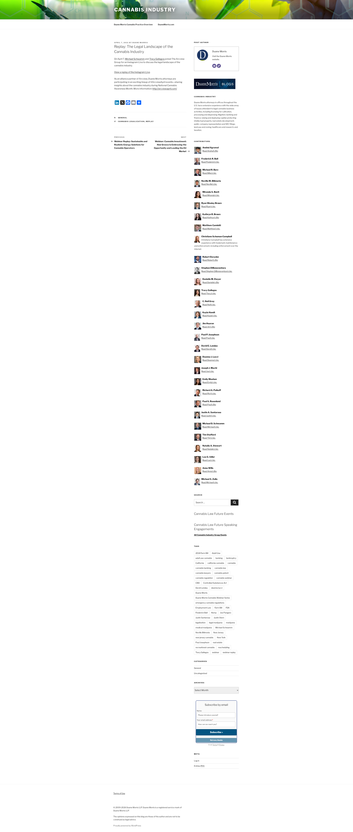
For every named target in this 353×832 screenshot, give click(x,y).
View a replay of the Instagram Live (132, 72)
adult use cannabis (204, 558)
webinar (215, 652)
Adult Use (216, 553)
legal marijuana (215, 622)
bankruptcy (231, 558)
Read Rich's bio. (209, 393)
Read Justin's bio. (208, 415)
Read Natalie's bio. (210, 449)
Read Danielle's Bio (210, 282)
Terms (215, 745)
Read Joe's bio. (207, 371)
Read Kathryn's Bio (210, 217)
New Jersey (218, 632)
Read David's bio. (208, 349)
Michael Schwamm (135, 59)
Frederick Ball (202, 612)
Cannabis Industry (145, 10)
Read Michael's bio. (210, 427)
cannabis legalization (131, 121)
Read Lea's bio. (208, 460)
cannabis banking (203, 568)
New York (221, 637)
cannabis (232, 563)
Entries (199, 766)
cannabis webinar (224, 578)
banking (219, 558)
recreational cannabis (205, 647)
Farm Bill (218, 607)
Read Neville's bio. (209, 184)
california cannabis (216, 563)
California (200, 563)
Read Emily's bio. (209, 382)
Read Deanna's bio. (210, 360)
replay (150, 121)
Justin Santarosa (203, 617)
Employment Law (203, 607)
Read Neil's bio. (209, 304)
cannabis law (220, 568)
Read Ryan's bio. (208, 206)
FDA (227, 607)
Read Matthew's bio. (211, 228)
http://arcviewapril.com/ (164, 88)
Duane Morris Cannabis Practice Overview (133, 24)
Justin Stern (219, 617)
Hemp (213, 612)
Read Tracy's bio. (208, 293)
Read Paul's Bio (209, 404)
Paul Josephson (202, 642)
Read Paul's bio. (208, 338)
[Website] (219, 66)
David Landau (202, 588)
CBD (198, 583)
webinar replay (229, 652)
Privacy (221, 745)
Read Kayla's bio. (209, 315)
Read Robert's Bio (210, 260)
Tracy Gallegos (157, 59)
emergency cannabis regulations (210, 603)
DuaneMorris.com (166, 24)
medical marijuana (204, 627)
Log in (196, 760)
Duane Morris (140, 43)
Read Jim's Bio (208, 327)
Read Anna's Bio (209, 471)
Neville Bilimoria (203, 632)
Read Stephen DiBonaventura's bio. (216, 271)
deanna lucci (216, 588)
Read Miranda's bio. (210, 195)
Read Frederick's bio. (210, 162)
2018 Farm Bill (202, 553)
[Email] (214, 66)
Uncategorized (200, 673)
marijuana (230, 622)
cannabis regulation (204, 578)
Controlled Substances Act (215, 583)
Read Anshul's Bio (210, 151)
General (122, 118)
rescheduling (223, 647)
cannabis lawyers (203, 573)
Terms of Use (119, 793)
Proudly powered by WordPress (127, 825)
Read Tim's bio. (209, 438)
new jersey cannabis (204, 637)
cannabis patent (221, 573)
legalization (200, 622)
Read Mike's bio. (209, 173)
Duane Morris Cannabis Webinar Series (213, 598)
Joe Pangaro (225, 612)
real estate (217, 642)
